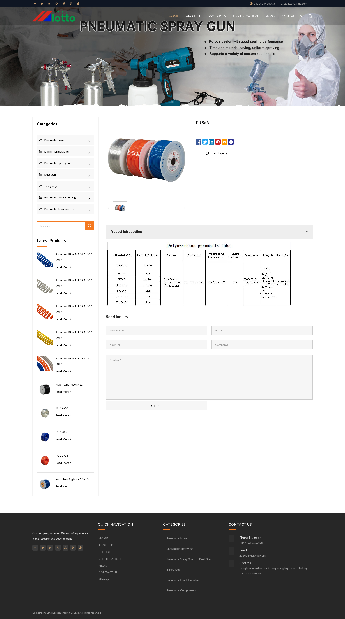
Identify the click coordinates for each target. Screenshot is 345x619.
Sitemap (104, 579)
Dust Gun (50, 174)
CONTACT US (292, 16)
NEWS (270, 16)
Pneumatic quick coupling (60, 197)
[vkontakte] (85, 4)
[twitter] (42, 3)
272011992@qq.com (294, 3)
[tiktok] (78, 3)
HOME (174, 16)
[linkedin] (49, 3)
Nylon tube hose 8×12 (69, 384)
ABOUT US (193, 16)
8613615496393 (264, 3)
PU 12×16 (62, 408)
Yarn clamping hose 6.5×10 (72, 479)
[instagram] (56, 3)
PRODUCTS (217, 16)
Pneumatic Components (59, 209)
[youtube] (63, 3)
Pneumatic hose (54, 140)
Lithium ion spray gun (57, 151)
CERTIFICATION (245, 16)
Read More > (64, 266)
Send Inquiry (219, 153)
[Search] (309, 16)
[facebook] (35, 3)
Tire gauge (51, 186)
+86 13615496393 (251, 543)
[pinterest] (71, 3)
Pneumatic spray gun (57, 163)
